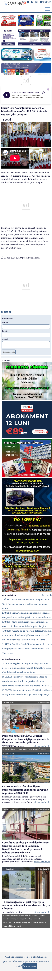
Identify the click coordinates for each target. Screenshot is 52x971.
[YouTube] (28, 2)
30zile (49, 595)
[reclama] (8, 25)
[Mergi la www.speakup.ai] (48, 89)
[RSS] (36, 2)
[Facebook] (32, 2)
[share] (2, 312)
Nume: (5, 322)
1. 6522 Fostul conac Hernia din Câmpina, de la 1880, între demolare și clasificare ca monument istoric (25, 604)
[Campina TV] (13, 3)
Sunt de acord (29, 966)
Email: (5, 331)
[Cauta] (23, 2)
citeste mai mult (42, 746)
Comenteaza (9, 351)
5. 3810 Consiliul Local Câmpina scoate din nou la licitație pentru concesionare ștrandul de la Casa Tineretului (27, 648)
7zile (42, 595)
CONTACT (46, 2)
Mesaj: (5, 339)
